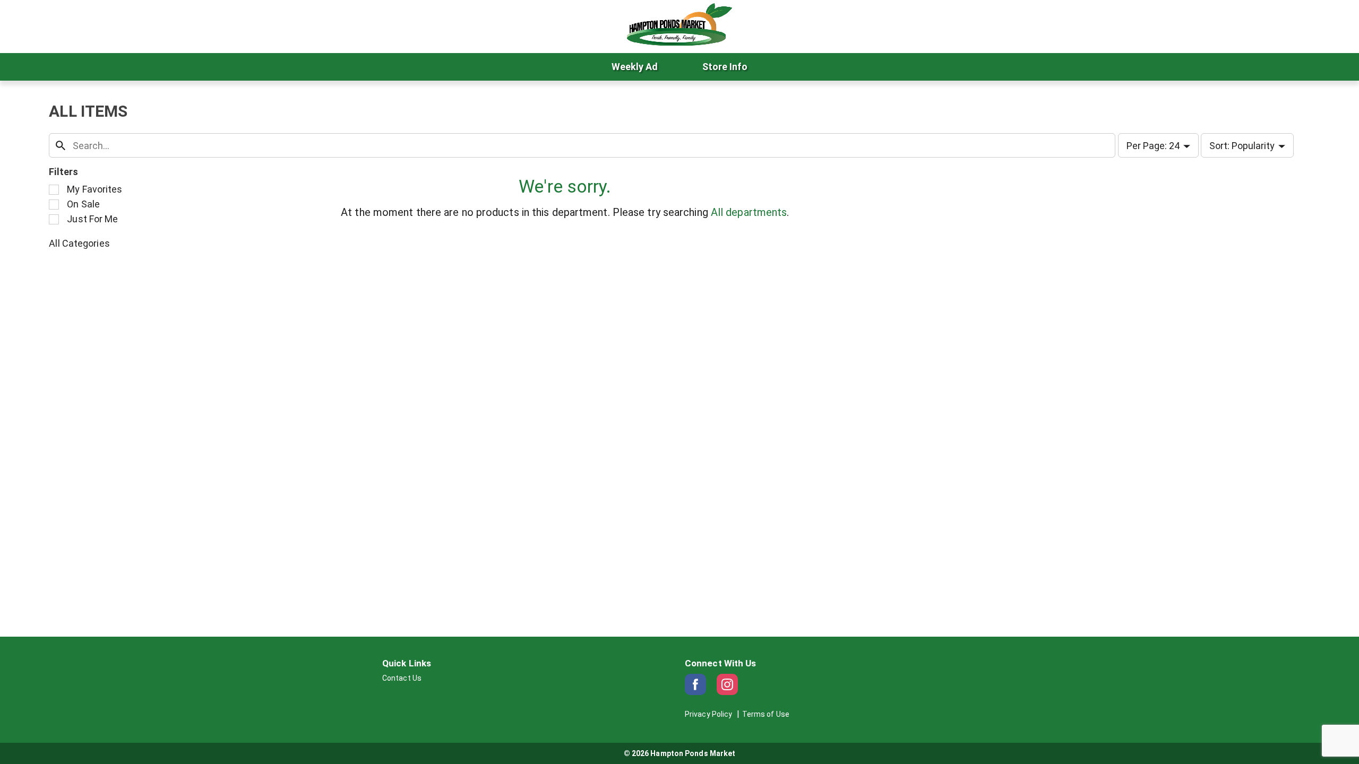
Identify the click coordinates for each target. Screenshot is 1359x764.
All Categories (79, 243)
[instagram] (727, 684)
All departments (749, 212)
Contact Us (402, 678)
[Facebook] (695, 684)
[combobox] (582, 145)
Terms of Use (765, 714)
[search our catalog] (60, 145)
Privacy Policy (708, 714)
